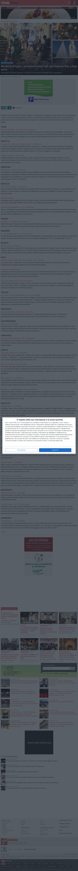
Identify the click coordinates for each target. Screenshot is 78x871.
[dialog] (39, 435)
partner (19, 422)
